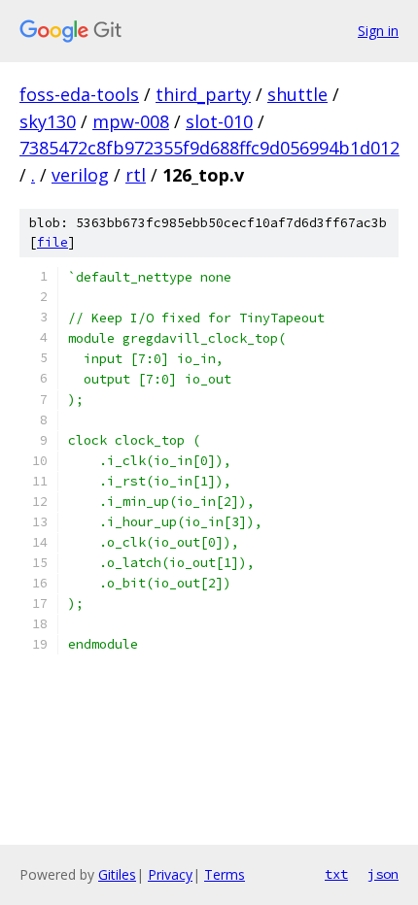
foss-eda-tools (79, 94)
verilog (80, 174)
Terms (224, 874)
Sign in (378, 30)
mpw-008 (130, 121)
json (383, 874)
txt (336, 874)
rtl (135, 174)
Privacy (170, 874)
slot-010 (219, 121)
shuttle (297, 94)
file (52, 242)
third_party (203, 94)
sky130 (47, 121)
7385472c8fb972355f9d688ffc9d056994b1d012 (209, 147)
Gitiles (117, 874)
